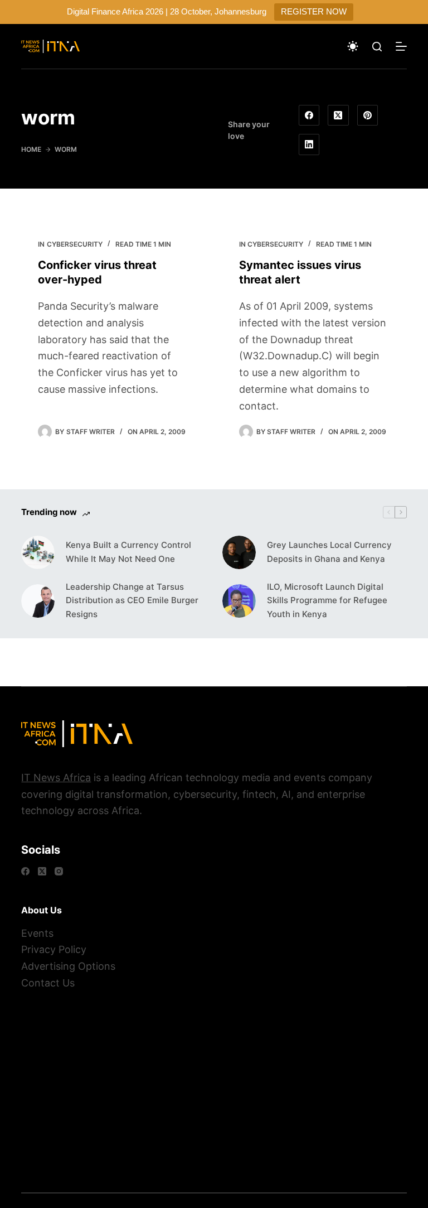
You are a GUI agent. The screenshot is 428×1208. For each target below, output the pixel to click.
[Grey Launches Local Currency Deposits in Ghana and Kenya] (239, 552)
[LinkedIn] (309, 144)
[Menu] (401, 46)
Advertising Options (68, 966)
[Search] (377, 46)
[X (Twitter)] (338, 115)
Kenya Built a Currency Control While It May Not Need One (128, 552)
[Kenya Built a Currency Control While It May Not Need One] (38, 552)
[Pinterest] (367, 115)
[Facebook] (309, 115)
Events (37, 933)
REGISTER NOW (314, 11)
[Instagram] (59, 871)
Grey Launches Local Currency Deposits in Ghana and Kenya (329, 552)
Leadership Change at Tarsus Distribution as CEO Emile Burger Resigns (132, 600)
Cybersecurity (75, 244)
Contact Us (48, 983)
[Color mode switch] (352, 46)
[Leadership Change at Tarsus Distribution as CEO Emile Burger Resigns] (38, 601)
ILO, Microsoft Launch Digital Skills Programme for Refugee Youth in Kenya (327, 600)
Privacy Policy (53, 949)
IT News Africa (56, 777)
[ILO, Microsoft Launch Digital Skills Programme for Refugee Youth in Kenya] (239, 601)
